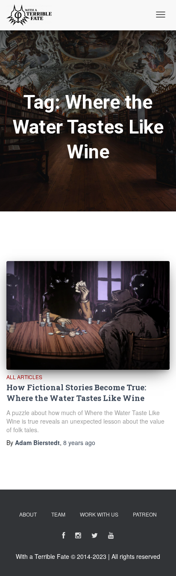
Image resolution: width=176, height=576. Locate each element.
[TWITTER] (94, 537)
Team (58, 514)
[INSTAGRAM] (78, 537)
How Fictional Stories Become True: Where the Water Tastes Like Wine (76, 392)
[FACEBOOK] (63, 537)
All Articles (24, 376)
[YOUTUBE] (111, 537)
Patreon (145, 514)
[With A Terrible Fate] (29, 15)
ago (79, 442)
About (28, 514)
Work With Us (99, 514)
